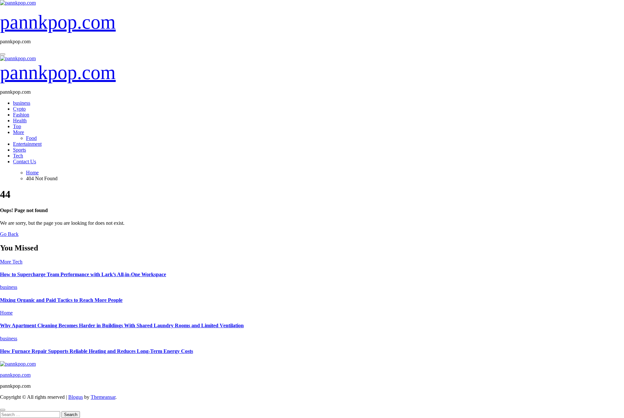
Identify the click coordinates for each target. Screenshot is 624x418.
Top (17, 126)
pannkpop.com (58, 22)
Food (31, 138)
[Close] (2, 410)
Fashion (21, 114)
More (18, 132)
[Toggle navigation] (2, 54)
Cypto (19, 109)
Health (20, 120)
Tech (18, 155)
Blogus (75, 397)
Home (6, 313)
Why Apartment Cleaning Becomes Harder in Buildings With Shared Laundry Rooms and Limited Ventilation (122, 325)
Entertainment (27, 144)
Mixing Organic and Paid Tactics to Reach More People (61, 300)
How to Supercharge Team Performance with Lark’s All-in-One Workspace (83, 274)
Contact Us (24, 161)
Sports (19, 150)
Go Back (9, 234)
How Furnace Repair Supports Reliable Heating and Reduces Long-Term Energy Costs (96, 351)
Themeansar (103, 397)
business (21, 103)
